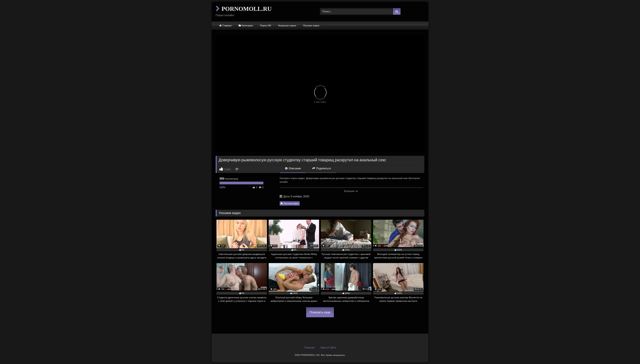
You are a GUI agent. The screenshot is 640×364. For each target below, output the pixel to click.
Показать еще (320, 312)
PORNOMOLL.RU (246, 9)
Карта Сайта (328, 347)
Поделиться (323, 168)
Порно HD (265, 25)
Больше (349, 191)
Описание (294, 168)
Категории (247, 25)
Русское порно (311, 25)
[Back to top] (629, 354)
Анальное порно (287, 25)
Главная (227, 25)
